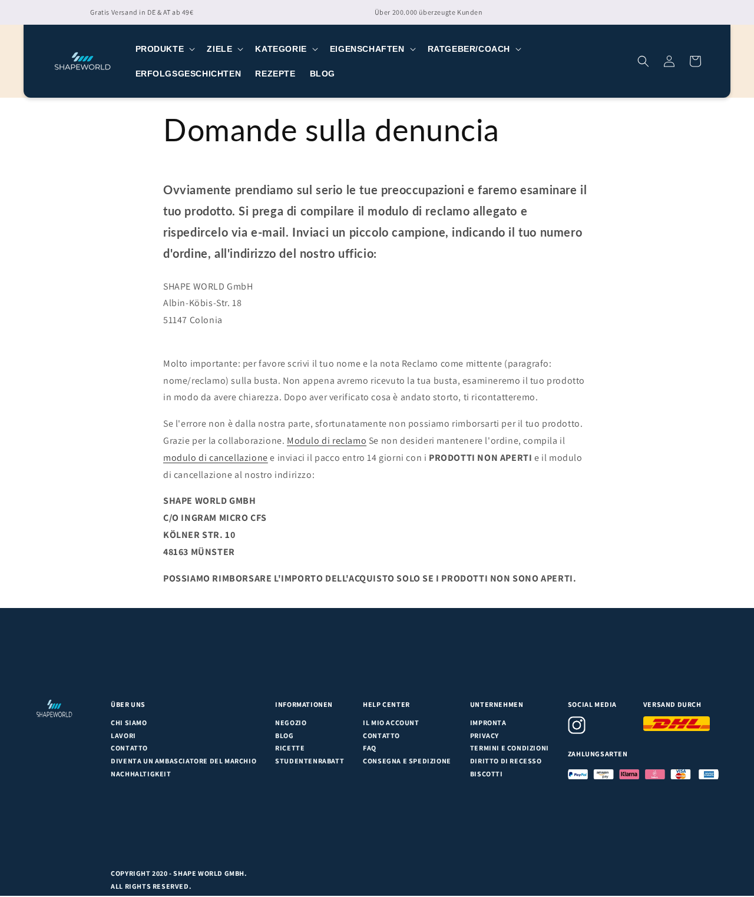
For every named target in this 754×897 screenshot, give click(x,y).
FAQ (369, 747)
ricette (290, 747)
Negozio (290, 722)
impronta (488, 722)
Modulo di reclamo (326, 440)
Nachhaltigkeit (141, 773)
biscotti (486, 773)
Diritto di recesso (506, 760)
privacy (484, 735)
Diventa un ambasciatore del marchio (183, 760)
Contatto (129, 747)
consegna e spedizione (407, 760)
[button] (164, 48)
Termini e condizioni (509, 747)
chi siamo (129, 722)
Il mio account (391, 722)
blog (284, 735)
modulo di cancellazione (215, 457)
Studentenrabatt (309, 760)
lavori (123, 735)
